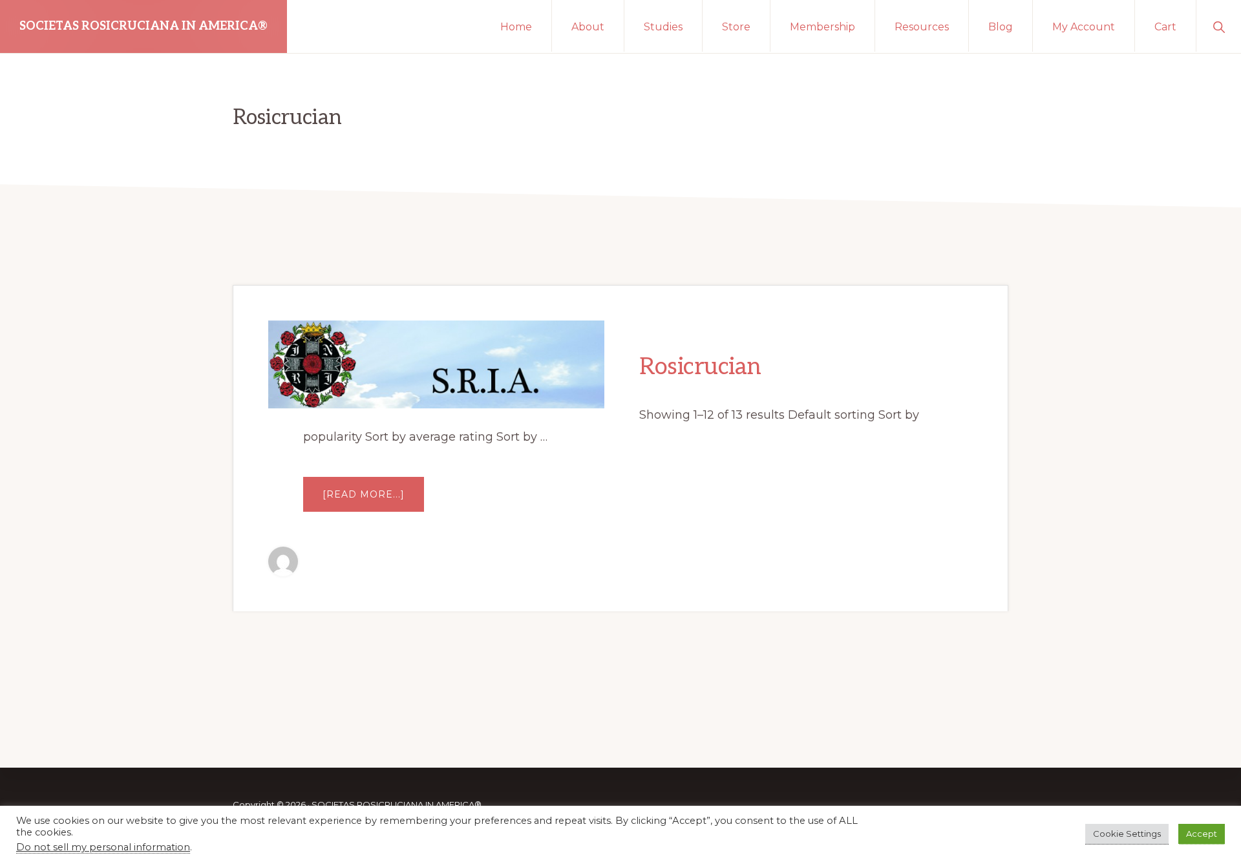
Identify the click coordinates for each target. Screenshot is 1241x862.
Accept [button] (1201, 833)
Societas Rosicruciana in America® (143, 26)
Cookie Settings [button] (1127, 833)
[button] (1218, 26)
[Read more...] (373, 497)
